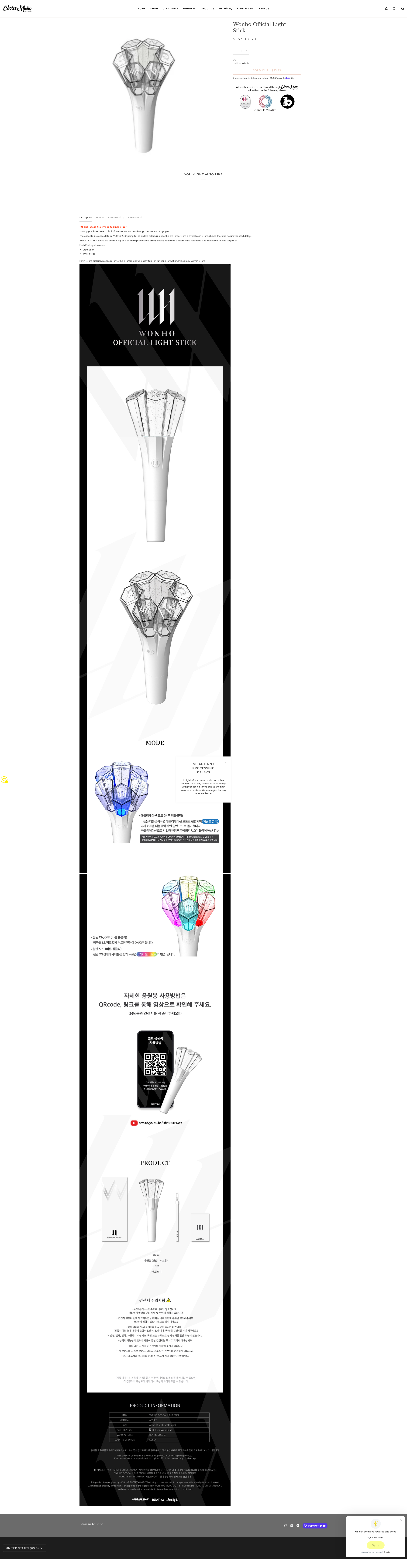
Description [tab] (85, 217)
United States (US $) (22, 1548)
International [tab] (135, 217)
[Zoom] (85, 155)
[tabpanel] (203, 866)
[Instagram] (285, 1525)
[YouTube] (291, 1525)
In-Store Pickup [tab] (116, 217)
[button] (154, 8)
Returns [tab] (100, 217)
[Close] (227, 762)
